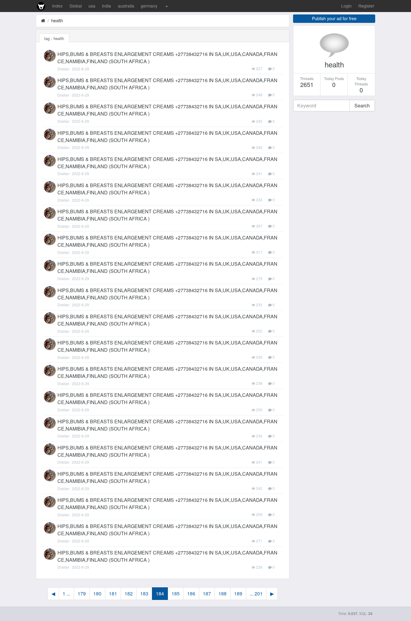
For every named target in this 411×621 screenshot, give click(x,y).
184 (160, 593)
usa (91, 6)
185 (176, 593)
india (106, 6)
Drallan (63, 68)
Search (362, 105)
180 (97, 593)
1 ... (66, 593)
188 (222, 593)
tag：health (54, 38)
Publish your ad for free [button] (334, 18)
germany (149, 6)
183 (144, 593)
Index (57, 6)
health (57, 20)
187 (207, 593)
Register (366, 6)
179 (82, 593)
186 (191, 593)
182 (129, 593)
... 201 (256, 593)
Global (76, 6)
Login (346, 6)
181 (113, 593)
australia (126, 6)
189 (238, 593)
